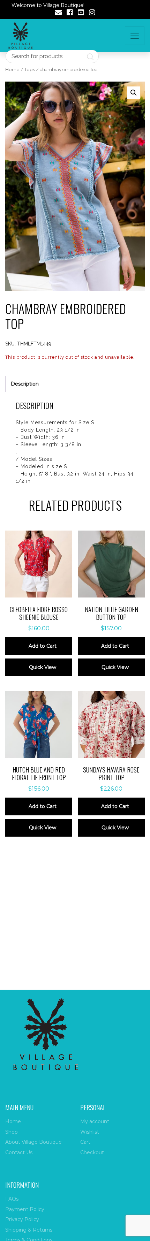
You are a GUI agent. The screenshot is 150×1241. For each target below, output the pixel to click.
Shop (11, 1132)
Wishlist (89, 1132)
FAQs (11, 1199)
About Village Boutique (33, 1142)
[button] (133, 92)
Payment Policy (24, 1209)
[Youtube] (81, 13)
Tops (29, 69)
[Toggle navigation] (134, 35)
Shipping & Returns (28, 1230)
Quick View (42, 667)
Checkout (92, 1152)
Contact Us (18, 1152)
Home (12, 69)
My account (94, 1121)
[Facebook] (70, 13)
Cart (85, 1142)
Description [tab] (25, 384)
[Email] (58, 13)
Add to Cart (43, 646)
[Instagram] (92, 13)
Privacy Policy (22, 1219)
